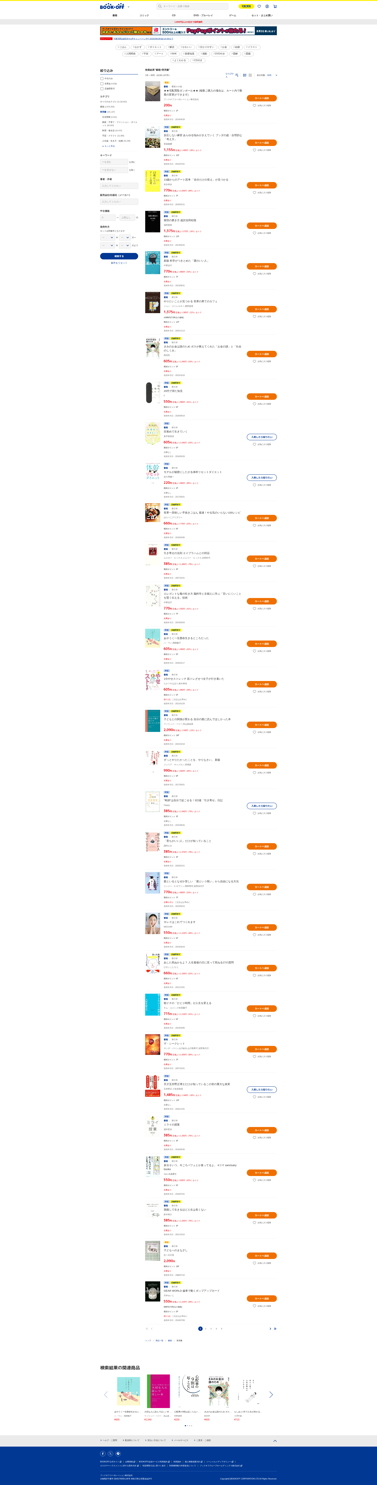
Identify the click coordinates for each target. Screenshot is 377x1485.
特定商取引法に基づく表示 (154, 1466)
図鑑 (248, 53)
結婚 (237, 47)
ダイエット (156, 47)
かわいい (187, 47)
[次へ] (270, 1328)
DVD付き (220, 53)
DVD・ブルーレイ (203, 15)
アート (159, 53)
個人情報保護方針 (192, 1462)
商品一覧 (159, 1340)
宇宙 (146, 53)
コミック (144, 15)
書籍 (115, 15)
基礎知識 (189, 53)
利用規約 (177, 1462)
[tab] (185, 1425)
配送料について (132, 1440)
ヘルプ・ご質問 (110, 1440)
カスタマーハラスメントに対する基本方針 (118, 1466)
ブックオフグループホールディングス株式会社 (220, 1466)
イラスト (252, 47)
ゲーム (232, 15)
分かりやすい (207, 47)
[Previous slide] (106, 1394)
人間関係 (130, 53)
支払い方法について (156, 1440)
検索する (119, 256)
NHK (174, 53)
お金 (224, 47)
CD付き (198, 60)
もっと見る (110, 146)
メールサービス (181, 1440)
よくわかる (180, 60)
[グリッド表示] (250, 75)
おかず (138, 47)
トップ (148, 1340)
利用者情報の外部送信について (182, 1466)
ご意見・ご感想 (203, 1440)
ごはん (123, 47)
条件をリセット (119, 263)
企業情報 (129, 1462)
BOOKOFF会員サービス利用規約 (153, 1462)
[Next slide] (271, 1394)
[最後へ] (275, 1328)
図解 (235, 53)
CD (174, 15)
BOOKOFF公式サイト (109, 1462)
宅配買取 (246, 6)
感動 (204, 53)
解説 (172, 47)
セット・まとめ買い (262, 15)
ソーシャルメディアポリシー (218, 1462)
